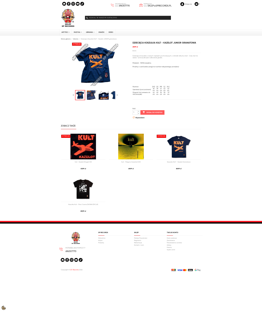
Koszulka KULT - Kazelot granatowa (178, 162)
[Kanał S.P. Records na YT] (76, 260)
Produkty (101, 242)
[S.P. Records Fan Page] (67, 260)
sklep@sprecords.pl (160, 6)
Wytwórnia (101, 238)
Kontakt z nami (139, 245)
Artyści (100, 240)
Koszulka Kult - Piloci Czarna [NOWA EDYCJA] (83, 204)
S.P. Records (74, 270)
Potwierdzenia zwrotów (174, 242)
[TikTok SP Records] (82, 4)
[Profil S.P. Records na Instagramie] (72, 260)
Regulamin (137, 240)
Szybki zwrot (171, 249)
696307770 (124, 6)
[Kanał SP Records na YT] (78, 4)
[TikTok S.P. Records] (81, 260)
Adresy (169, 245)
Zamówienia (171, 240)
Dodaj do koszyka (152, 112)
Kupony (169, 247)
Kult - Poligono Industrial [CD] (131, 162)
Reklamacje (138, 242)
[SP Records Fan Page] (69, 4)
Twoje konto (172, 232)
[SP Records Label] (64, 4)
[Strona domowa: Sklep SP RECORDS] (68, 18)
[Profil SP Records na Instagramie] (73, 4)
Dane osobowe (172, 238)
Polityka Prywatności (140, 238)
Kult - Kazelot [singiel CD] (83, 162)
